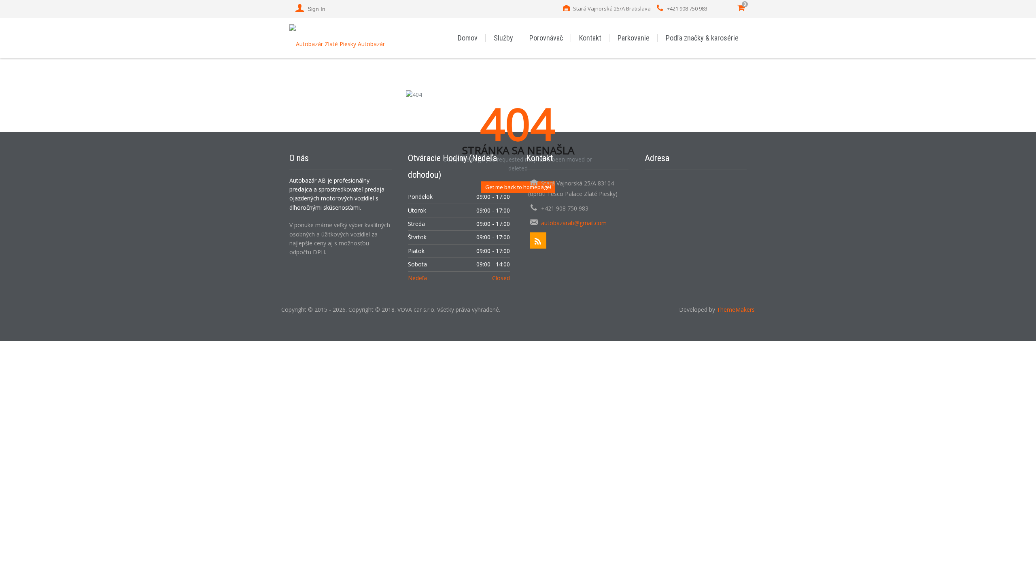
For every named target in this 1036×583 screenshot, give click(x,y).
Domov (468, 38)
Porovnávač (546, 38)
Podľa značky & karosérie (702, 38)
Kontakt (590, 38)
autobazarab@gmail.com (574, 223)
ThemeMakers (736, 309)
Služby (503, 38)
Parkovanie (634, 38)
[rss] (538, 240)
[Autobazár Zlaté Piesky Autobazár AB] (340, 38)
